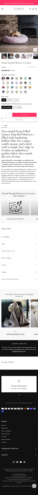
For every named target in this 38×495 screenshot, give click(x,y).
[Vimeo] (24, 462)
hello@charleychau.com (19, 351)
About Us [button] (4, 421)
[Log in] (33, 8)
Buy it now (19, 119)
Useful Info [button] (4, 455)
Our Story (3, 425)
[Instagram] (14, 462)
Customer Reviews (5, 433)
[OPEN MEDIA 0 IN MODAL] (35, 50)
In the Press (4, 436)
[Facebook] (17, 462)
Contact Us (3, 442)
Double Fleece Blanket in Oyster (15, 334)
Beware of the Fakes (5, 439)
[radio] (3, 78)
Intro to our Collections (6, 430)
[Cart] (36, 8)
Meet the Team (4, 428)
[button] (2, 9)
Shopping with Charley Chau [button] (9, 448)
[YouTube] (21, 462)
